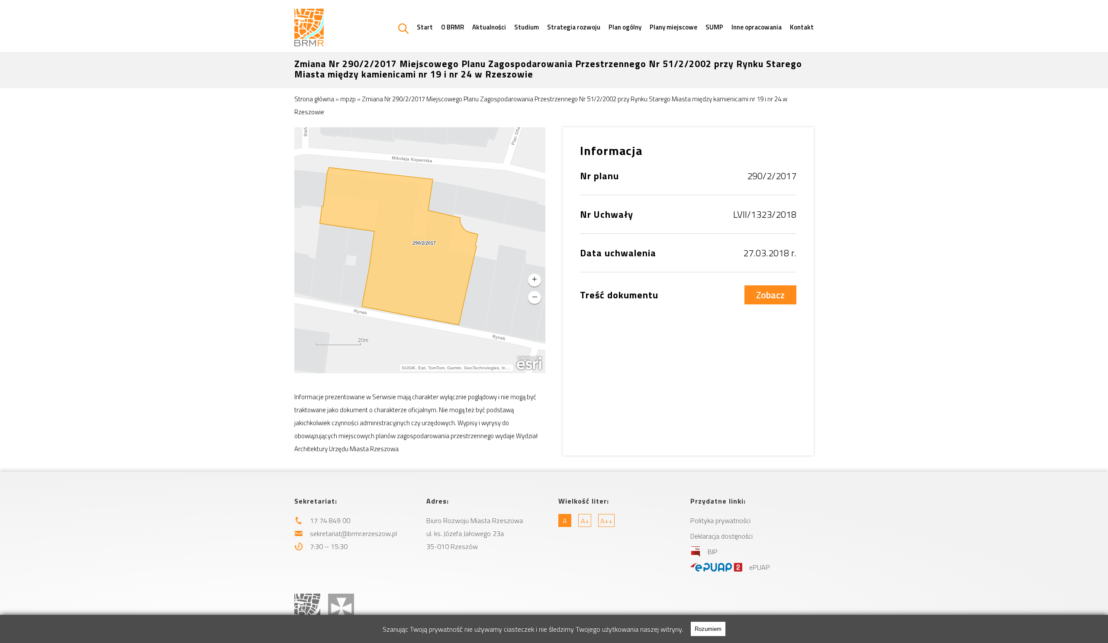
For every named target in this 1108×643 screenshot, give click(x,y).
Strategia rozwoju (573, 27)
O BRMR (452, 27)
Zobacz (770, 295)
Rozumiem (708, 629)
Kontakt (802, 27)
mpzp (348, 99)
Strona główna (314, 99)
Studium (526, 27)
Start (425, 27)
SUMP (714, 27)
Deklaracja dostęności (721, 536)
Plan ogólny (625, 27)
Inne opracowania (756, 27)
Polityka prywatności (720, 520)
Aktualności (489, 27)
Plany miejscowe (673, 27)
